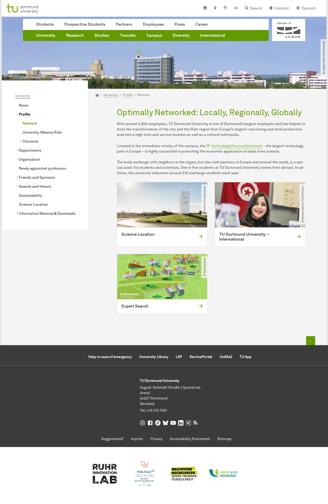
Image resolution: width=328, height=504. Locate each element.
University (45, 35)
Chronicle (30, 141)
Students (45, 24)
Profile (24, 114)
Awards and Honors (35, 186)
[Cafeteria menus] (205, 8)
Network (30, 123)
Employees (153, 24)
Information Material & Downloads (47, 213)
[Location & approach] (215, 8)
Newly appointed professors (42, 168)
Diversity (181, 35)
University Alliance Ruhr (42, 132)
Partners (124, 24)
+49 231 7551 (156, 410)
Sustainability (30, 195)
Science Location (33, 204)
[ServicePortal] (225, 8)
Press (179, 24)
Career (201, 24)
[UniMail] (236, 8)
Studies (101, 35)
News (23, 105)
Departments (30, 150)
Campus (154, 35)
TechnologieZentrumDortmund (236, 146)
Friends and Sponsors (37, 177)
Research (75, 35)
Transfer (128, 35)
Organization (29, 159)
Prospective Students (84, 24)
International (212, 35)
